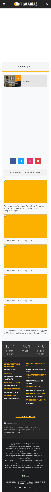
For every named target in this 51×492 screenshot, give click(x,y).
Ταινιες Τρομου (10, 385)
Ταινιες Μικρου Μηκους (36, 400)
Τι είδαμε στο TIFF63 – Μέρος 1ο (18, 301)
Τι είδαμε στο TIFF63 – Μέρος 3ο (18, 241)
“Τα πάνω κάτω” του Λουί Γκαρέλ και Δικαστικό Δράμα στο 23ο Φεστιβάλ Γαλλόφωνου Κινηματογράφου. (24, 208)
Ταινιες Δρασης (10, 370)
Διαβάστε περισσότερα (12, 432)
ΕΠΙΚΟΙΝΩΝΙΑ (11, 482)
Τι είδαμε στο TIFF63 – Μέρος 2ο (18, 271)
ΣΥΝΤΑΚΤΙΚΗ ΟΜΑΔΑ (25, 482)
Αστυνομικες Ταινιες (12, 382)
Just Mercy (27, 81)
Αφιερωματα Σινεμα (34, 397)
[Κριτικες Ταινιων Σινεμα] (25, 476)
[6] (12, 81)
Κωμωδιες (8, 373)
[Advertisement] (25, 35)
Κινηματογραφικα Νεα (35, 390)
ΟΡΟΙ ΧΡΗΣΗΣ (40, 482)
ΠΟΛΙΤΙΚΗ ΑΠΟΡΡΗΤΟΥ (25, 483)
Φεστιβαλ (30, 403)
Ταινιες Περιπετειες (12, 389)
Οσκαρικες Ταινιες (11, 399)
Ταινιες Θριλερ (10, 395)
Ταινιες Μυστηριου (11, 392)
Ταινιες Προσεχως (33, 387)
